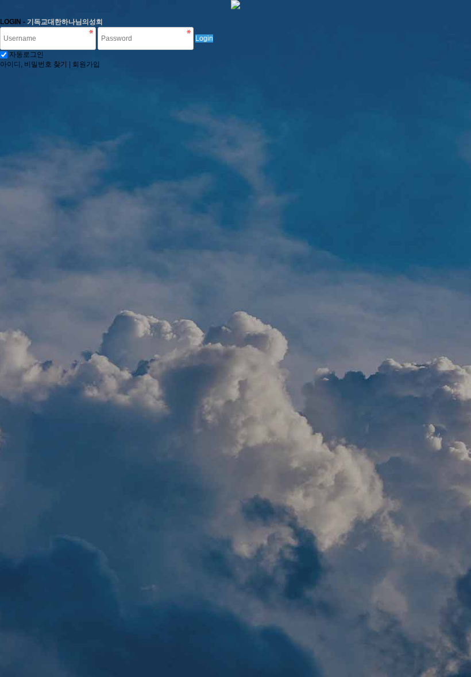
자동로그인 (26, 54)
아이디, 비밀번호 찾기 (33, 64)
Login (204, 38)
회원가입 (86, 64)
